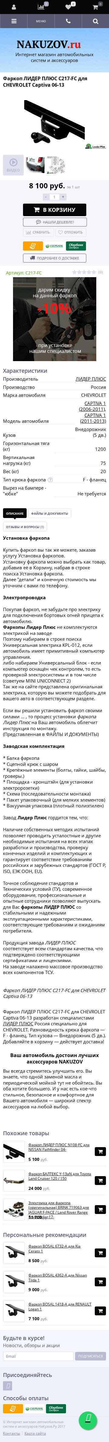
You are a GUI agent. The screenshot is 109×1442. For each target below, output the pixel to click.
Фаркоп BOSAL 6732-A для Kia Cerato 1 (54, 1248)
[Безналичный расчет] (33, 246)
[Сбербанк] (54, 246)
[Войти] (14, 7)
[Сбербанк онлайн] (76, 246)
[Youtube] (7, 1385)
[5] (93, 272)
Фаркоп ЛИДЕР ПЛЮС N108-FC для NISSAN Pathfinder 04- (59, 1147)
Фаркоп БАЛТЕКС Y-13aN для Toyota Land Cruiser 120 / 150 (59, 1176)
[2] (79, 272)
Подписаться (90, 1356)
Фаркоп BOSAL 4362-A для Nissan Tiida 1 (57, 1277)
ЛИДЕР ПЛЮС (91, 379)
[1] (74, 272)
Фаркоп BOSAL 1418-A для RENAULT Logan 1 (59, 1306)
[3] (84, 272)
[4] (89, 272)
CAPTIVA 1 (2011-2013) (93, 418)
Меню (41, 21)
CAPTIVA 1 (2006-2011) (92, 406)
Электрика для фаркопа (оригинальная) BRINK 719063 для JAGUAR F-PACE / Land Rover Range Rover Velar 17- (58, 1210)
